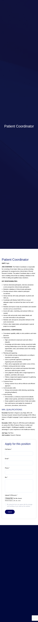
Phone (7, 468)
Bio (6, 477)
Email (7, 458)
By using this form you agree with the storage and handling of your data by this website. (19, 505)
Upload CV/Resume (11, 495)
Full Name (8, 449)
